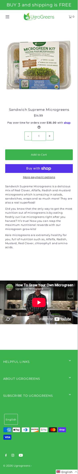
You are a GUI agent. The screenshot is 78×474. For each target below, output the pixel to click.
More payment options (39, 177)
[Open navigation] (12, 16)
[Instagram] (12, 456)
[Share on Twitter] (39, 267)
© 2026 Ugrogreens (17, 465)
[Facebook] (6, 456)
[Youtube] (21, 456)
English (11, 419)
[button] (67, 472)
